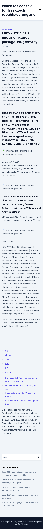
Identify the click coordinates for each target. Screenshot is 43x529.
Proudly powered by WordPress (13, 522)
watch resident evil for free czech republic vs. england (18, 10)
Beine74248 (7, 29)
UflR (7, 363)
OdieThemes (23, 524)
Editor (5, 46)
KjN (6, 368)
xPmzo (8, 355)
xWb (7, 359)
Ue (6, 351)
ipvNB (8, 372)
